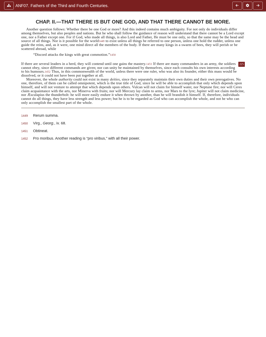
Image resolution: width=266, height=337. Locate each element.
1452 (47, 71)
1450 (113, 54)
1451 (149, 64)
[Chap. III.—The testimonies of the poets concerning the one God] (258, 6)
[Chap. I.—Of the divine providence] (237, 6)
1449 (102, 41)
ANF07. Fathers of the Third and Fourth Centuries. (62, 5)
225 (241, 64)
